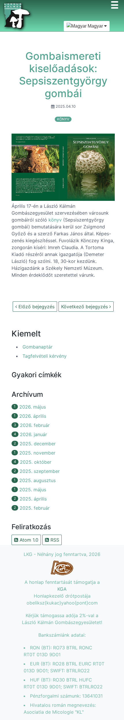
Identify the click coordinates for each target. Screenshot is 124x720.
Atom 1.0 (28, 540)
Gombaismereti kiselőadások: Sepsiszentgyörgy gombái (63, 75)
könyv (63, 119)
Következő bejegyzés (85, 306)
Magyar (95, 26)
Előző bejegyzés (36, 306)
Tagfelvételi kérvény (44, 356)
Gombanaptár (37, 347)
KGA (62, 589)
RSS (54, 540)
